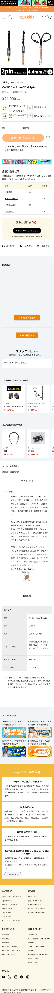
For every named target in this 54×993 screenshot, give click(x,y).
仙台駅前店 (9, 211)
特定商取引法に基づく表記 (38, 954)
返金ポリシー (33, 958)
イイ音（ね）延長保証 (36, 908)
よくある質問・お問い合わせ (39, 938)
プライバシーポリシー (36, 946)
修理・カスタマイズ (35, 900)
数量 (4, 128)
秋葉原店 (8, 192)
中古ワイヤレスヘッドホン (12, 920)
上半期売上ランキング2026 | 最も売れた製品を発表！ (39, 742)
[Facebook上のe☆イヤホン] (21, 977)
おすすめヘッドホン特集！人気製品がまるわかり (14, 742)
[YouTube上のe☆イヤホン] (3, 977)
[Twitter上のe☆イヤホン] (9, 977)
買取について (33, 896)
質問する (23, 336)
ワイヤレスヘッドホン (10, 904)
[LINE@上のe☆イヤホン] (15, 977)
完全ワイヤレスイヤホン (11, 896)
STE (4, 82)
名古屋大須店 (10, 205)
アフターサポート (34, 904)
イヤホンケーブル (17, 82)
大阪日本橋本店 (11, 198)
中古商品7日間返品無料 (36, 912)
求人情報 (5, 938)
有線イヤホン (7, 900)
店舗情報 (5, 942)
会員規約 (31, 942)
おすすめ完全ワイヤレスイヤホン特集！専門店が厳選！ (40, 723)
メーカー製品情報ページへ (13, 466)
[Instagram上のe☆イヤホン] (27, 977)
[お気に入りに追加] (48, 138)
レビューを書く (29, 318)
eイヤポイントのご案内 (11, 950)
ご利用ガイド (13, 874)
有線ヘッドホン (8, 908)
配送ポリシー (33, 962)
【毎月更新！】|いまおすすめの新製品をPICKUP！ (13, 723)
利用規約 (31, 950)
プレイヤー (6, 912)
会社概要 (5, 934)
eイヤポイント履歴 (9, 946)
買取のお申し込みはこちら (27, 230)
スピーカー (6, 916)
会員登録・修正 (8, 954)
